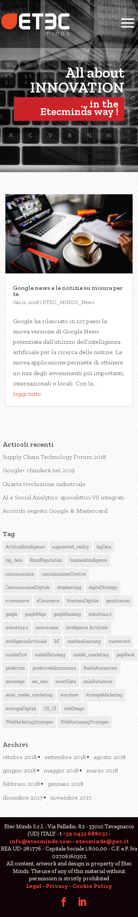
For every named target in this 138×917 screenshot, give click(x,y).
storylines (69, 695)
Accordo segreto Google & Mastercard (55, 510)
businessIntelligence (88, 560)
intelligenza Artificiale (87, 627)
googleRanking (67, 614)
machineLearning (84, 641)
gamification (118, 600)
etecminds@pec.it (102, 841)
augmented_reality (70, 547)
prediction (15, 668)
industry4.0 (17, 627)
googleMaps (35, 614)
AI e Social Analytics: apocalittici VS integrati (63, 497)
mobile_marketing (91, 654)
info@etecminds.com (40, 841)
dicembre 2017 (23, 797)
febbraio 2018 (21, 783)
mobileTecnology (50, 654)
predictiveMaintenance (54, 668)
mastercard (119, 641)
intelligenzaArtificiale (26, 641)
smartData (66, 681)
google (11, 614)
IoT (57, 641)
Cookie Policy (92, 886)
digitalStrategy (103, 587)
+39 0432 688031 (85, 833)
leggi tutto (27, 393)
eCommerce (48, 600)
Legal (33, 886)
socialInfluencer (98, 681)
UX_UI (50, 708)
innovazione (47, 627)
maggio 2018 (61, 770)
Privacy (57, 886)
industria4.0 (100, 614)
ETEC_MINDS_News (69, 302)
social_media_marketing (29, 695)
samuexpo (15, 681)
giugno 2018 (19, 770)
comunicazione (20, 574)
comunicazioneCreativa (64, 574)
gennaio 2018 (66, 783)
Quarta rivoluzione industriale (44, 484)
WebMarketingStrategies (29, 722)
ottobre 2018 (20, 757)
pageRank (126, 654)
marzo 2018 (102, 770)
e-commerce (17, 600)
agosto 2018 (110, 757)
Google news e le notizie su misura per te (68, 291)
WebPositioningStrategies (84, 722)
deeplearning (69, 587)
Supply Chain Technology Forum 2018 (54, 456)
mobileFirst (16, 654)
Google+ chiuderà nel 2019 (39, 470)
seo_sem (40, 681)
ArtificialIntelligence (25, 547)
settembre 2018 (65, 757)
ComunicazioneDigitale (27, 587)
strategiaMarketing (104, 695)
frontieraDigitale (83, 600)
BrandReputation (46, 560)
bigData (104, 547)
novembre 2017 (71, 797)
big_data (14, 560)
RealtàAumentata (100, 668)
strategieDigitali (21, 708)
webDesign (74, 708)
